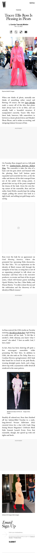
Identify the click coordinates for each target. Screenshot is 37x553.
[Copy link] (21, 32)
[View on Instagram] (18, 227)
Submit (12, 541)
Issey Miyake (30, 102)
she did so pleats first (17, 332)
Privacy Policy (17, 537)
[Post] (16, 32)
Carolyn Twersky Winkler (19, 24)
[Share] (11, 32)
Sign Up (9, 524)
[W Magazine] (4, 5)
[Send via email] (26, 32)
